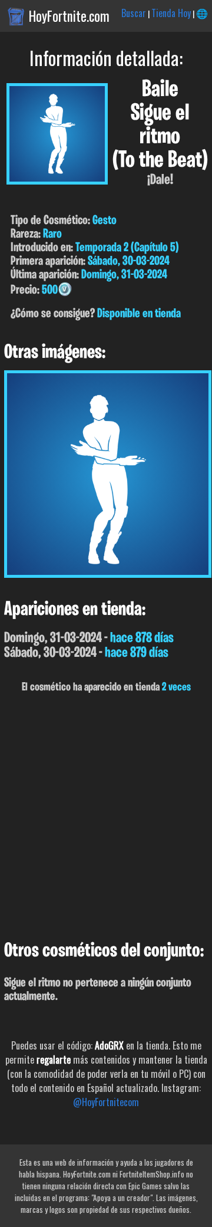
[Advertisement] (106, 817)
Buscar (133, 13)
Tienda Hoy (171, 13)
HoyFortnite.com (69, 16)
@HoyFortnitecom (106, 1102)
